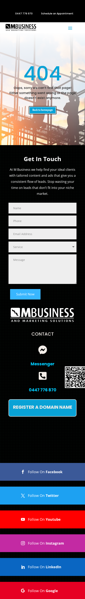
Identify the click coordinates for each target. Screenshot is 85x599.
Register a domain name (42, 407)
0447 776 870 (42, 390)
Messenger (42, 364)
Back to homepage (42, 110)
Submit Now (25, 294)
